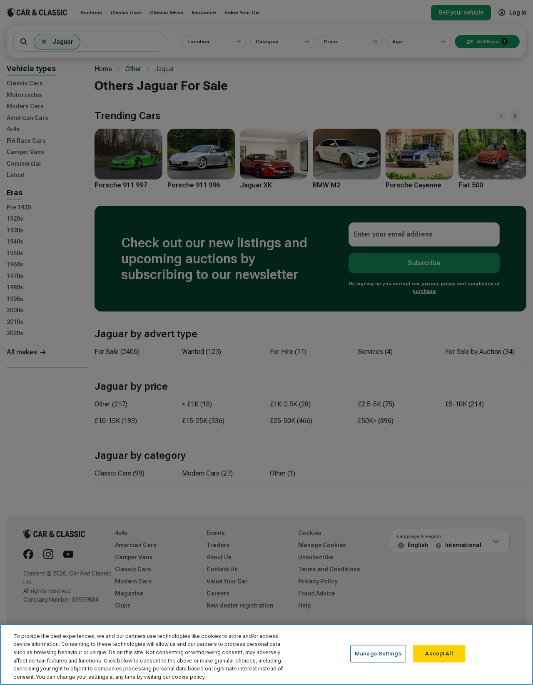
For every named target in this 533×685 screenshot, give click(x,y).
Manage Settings (378, 653)
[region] (266, 654)
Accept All (439, 653)
